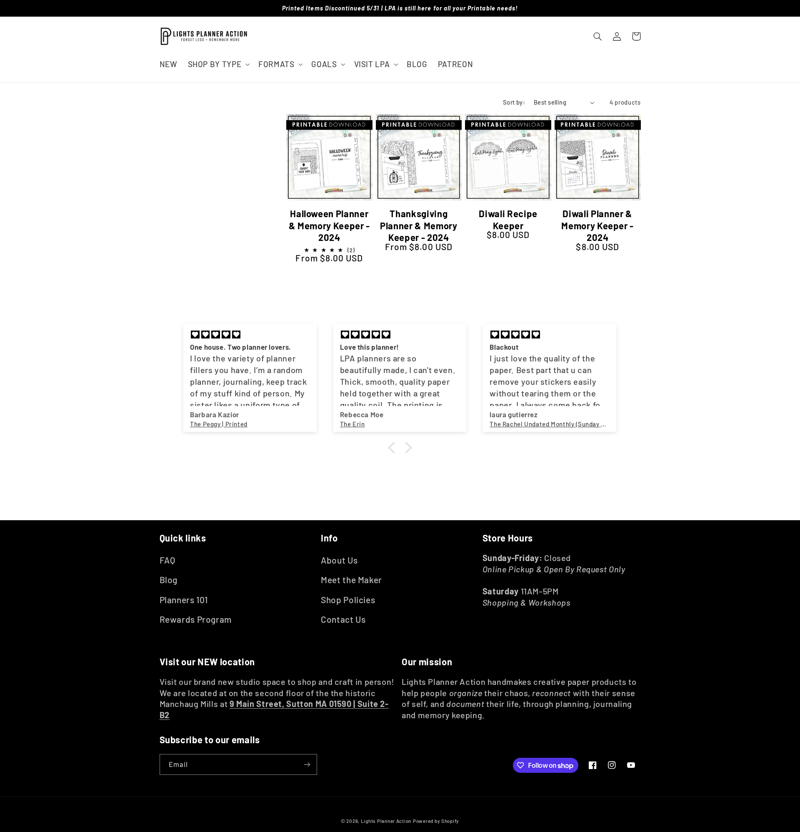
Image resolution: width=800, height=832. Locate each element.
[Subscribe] (306, 764)
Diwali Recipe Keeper (508, 219)
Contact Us (343, 619)
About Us (339, 560)
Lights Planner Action (386, 821)
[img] (250, 335)
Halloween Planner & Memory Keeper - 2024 (329, 225)
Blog (169, 579)
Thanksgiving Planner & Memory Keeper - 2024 (419, 225)
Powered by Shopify (436, 821)
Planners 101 (184, 599)
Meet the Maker (351, 579)
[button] (217, 64)
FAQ (167, 560)
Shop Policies (348, 599)
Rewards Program (196, 619)
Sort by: (514, 102)
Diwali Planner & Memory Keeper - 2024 (597, 225)
